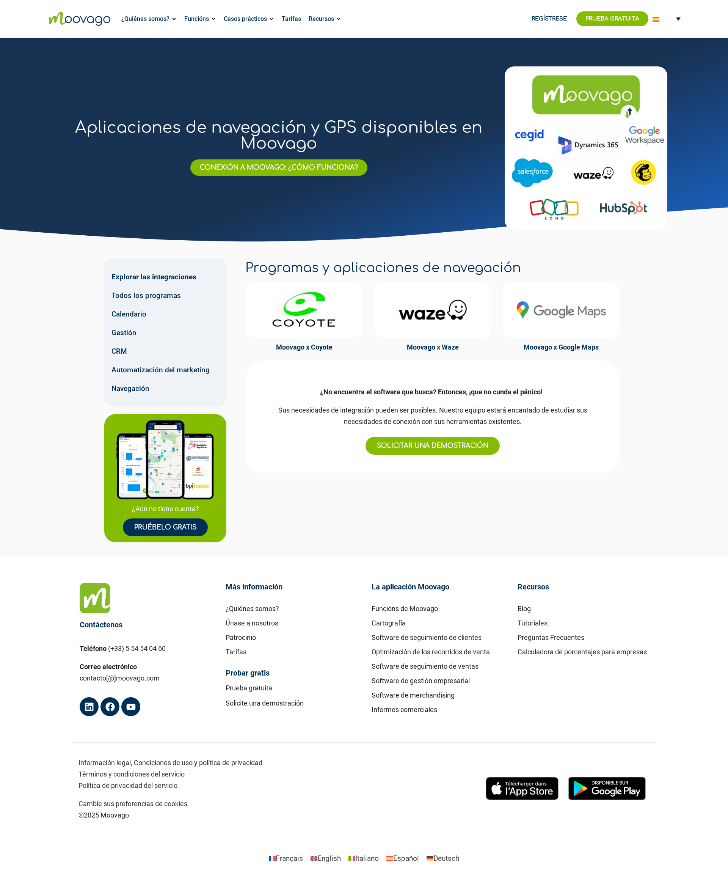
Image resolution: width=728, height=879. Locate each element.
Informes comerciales (404, 710)
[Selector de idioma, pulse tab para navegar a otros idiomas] (666, 18)
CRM (119, 351)
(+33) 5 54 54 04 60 (137, 648)
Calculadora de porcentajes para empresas (582, 652)
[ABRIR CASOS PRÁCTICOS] (271, 19)
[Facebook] (109, 706)
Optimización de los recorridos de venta (431, 652)
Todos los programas (146, 295)
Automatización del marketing (160, 369)
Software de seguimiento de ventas (425, 666)
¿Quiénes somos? (252, 609)
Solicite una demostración (265, 703)
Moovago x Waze (433, 347)
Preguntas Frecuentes (551, 637)
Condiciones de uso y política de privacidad (198, 763)
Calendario (128, 314)
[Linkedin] (89, 706)
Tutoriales (533, 623)
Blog (524, 609)
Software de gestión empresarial (421, 681)
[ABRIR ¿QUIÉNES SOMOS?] (174, 19)
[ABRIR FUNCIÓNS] (213, 19)
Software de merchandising (413, 695)
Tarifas (236, 652)
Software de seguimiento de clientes (427, 637)
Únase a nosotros (252, 623)
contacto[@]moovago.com (120, 678)
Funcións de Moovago (405, 609)
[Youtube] (130, 706)
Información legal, (105, 763)
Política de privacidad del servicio (127, 785)
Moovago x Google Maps (561, 347)
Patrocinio (241, 637)
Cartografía (389, 623)
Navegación (130, 388)
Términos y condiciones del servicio (131, 774)
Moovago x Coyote (304, 347)
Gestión (123, 332)
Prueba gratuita (249, 688)
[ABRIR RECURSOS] (338, 19)
